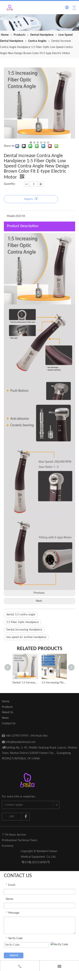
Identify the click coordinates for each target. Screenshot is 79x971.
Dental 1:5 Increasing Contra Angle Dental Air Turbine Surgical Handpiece (25, 682)
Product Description (22, 226)
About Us (7, 712)
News (5, 718)
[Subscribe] (56, 805)
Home (5, 701)
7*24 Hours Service (14, 834)
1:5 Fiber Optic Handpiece (22, 622)
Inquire (28, 199)
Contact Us (8, 723)
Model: (11, 216)
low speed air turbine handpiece (26, 637)
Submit (14, 955)
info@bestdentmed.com (19, 742)
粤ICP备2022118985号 (35, 862)
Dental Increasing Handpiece (24, 629)
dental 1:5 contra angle (20, 614)
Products (7, 707)
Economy (7, 845)
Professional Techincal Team (19, 840)
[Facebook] (26, 816)
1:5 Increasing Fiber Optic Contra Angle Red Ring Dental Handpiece (54, 682)
